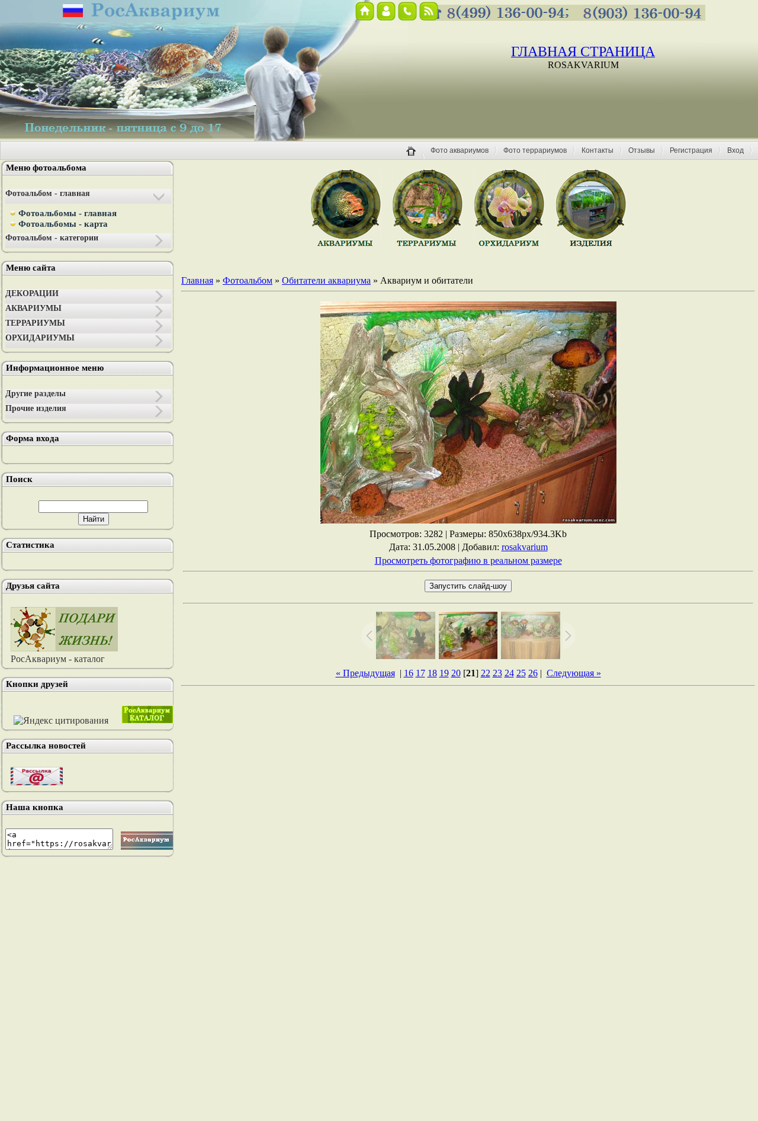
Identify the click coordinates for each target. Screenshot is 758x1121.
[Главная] (415, 158)
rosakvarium (525, 547)
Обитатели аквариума (326, 280)
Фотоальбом (247, 280)
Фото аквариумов (460, 150)
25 (521, 673)
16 (408, 673)
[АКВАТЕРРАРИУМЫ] (591, 245)
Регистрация (691, 150)
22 (485, 673)
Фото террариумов (535, 150)
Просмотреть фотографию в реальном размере (468, 560)
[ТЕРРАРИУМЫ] (427, 245)
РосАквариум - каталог (58, 659)
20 (456, 673)
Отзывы (641, 150)
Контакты (598, 150)
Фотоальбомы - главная (67, 213)
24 (509, 673)
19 (444, 673)
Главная (197, 280)
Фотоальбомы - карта (63, 224)
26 (533, 673)
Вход (735, 150)
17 (420, 673)
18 (432, 673)
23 (497, 673)
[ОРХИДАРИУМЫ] (509, 245)
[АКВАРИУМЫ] (345, 245)
